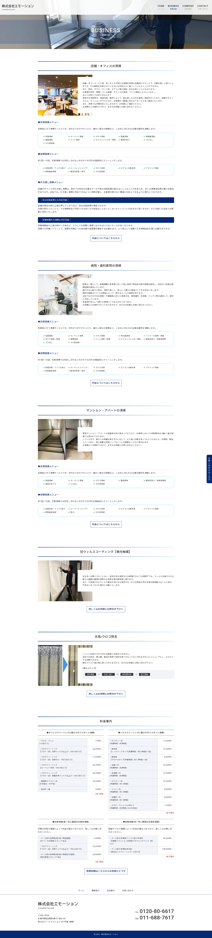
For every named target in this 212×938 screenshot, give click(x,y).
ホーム (161, 7)
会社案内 (188, 7)
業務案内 (95, 890)
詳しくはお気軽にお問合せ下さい (106, 609)
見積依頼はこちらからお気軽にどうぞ (106, 871)
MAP (72, 922)
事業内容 (173, 7)
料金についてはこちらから (106, 238)
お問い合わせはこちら (209, 469)
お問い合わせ (202, 7)
